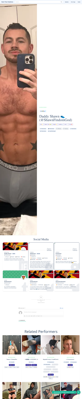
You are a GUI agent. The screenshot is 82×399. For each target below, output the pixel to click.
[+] (41, 315)
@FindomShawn (7, 255)
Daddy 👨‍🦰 (49, 376)
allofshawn (33, 253)
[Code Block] (36, 316)
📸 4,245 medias (72, 284)
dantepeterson (51, 362)
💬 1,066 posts (7, 284)
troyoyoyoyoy (74, 362)
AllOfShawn (59, 128)
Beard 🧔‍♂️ (45, 376)
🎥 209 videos (17, 256)
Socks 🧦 (68, 6)
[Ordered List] (31, 316)
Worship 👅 (76, 12)
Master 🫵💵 (61, 4)
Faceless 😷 (28, 364)
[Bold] (25, 316)
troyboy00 (67, 362)
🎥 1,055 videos (58, 259)
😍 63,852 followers (33, 284)
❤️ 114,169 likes (39, 259)
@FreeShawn (58, 255)
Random (66, 2)
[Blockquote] (35, 316)
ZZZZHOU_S (32, 362)
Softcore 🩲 (34, 364)
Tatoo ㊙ (70, 124)
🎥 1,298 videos (32, 259)
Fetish (79, 2)
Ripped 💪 (55, 124)
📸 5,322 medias (47, 284)
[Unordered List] (33, 316)
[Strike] (30, 316)
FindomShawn (43, 128)
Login (62, 308)
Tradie (75, 10)
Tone (67, 10)
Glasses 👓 (6, 367)
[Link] (38, 316)
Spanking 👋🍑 (77, 6)
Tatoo (75, 8)
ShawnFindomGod (52, 131)
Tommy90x (12, 362)
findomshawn (73, 128)
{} (39, 315)
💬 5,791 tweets (66, 284)
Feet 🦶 (68, 4)
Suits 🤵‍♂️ (68, 8)
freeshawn (58, 253)
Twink (60, 12)
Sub (60, 8)
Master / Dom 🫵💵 (48, 124)
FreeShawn (66, 128)
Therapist (61, 10)
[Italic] (26, 316)
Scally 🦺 (75, 4)
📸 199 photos (12, 256)
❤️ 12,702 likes (64, 259)
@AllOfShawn (32, 255)
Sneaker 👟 (61, 6)
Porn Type (73, 2)
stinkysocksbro (47, 364)
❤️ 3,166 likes (23, 256)
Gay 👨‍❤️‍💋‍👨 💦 (70, 364)
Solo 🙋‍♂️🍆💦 (42, 111)
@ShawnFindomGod (60, 283)
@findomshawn (7, 283)
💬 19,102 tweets (40, 284)
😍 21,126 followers (59, 284)
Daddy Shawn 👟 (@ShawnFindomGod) (55, 118)
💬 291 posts (7, 256)
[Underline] (28, 316)
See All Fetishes (62, 14)
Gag (57, 376)
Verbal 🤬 (68, 12)
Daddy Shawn (7, 253)
